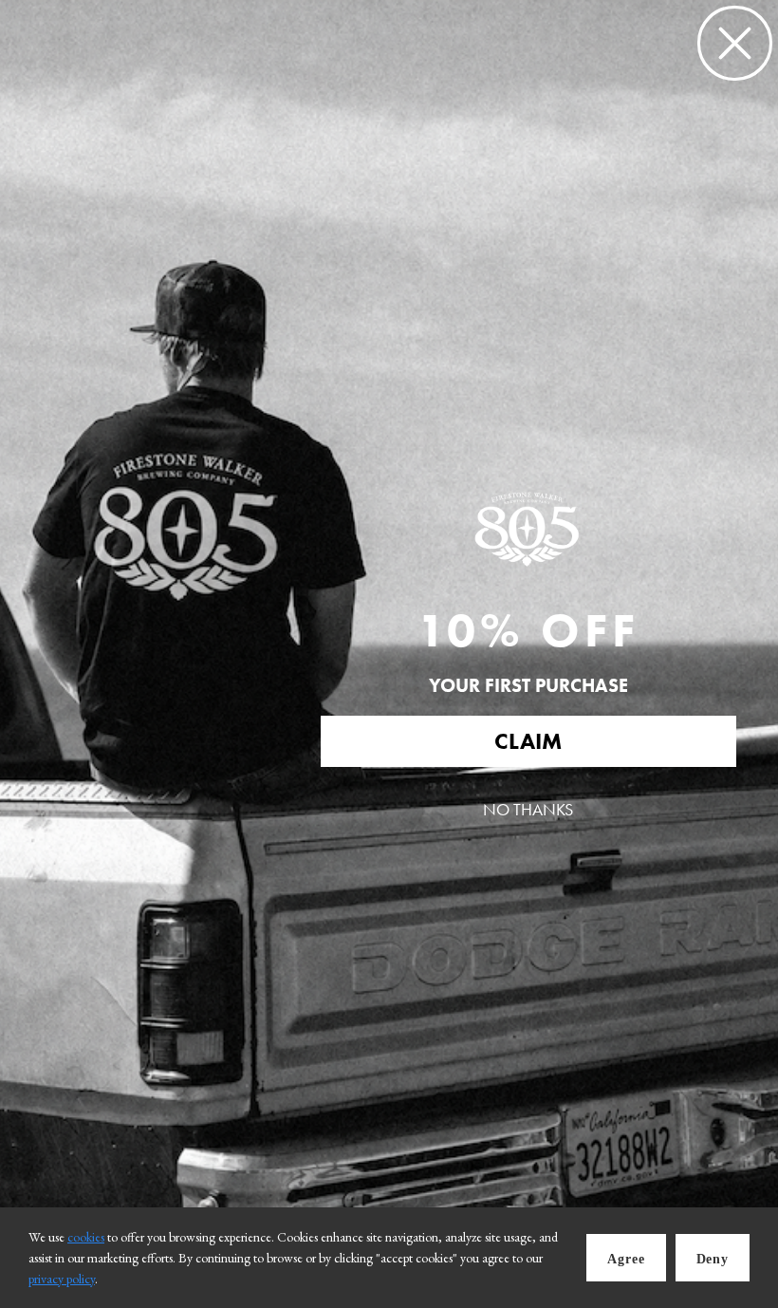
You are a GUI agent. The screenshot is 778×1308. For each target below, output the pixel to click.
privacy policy (61, 1278)
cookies (85, 1236)
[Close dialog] (734, 43)
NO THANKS (528, 809)
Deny (712, 1259)
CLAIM (528, 741)
